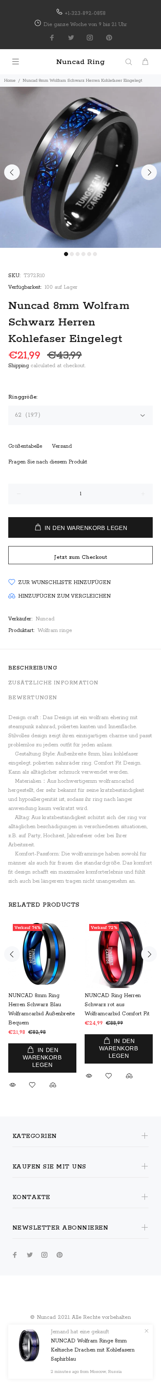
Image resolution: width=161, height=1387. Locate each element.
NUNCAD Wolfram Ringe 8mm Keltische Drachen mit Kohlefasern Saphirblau (93, 1350)
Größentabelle (25, 446)
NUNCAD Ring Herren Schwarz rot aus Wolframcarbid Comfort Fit (117, 1005)
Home (10, 80)
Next (149, 172)
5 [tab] (89, 254)
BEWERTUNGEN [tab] (32, 698)
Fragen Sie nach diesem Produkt (47, 462)
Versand (62, 446)
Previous (12, 172)
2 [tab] (72, 254)
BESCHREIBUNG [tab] (32, 668)
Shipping (18, 366)
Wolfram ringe (55, 630)
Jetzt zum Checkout (80, 557)
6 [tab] (95, 254)
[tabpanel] (80, 167)
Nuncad (45, 619)
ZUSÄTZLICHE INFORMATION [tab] (53, 683)
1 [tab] (66, 254)
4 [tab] (83, 254)
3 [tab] (78, 254)
